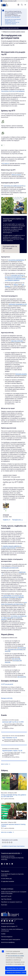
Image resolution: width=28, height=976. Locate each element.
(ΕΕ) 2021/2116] (16, 659)
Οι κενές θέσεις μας (6, 878)
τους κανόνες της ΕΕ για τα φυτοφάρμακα (12, 91)
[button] (6, 520)
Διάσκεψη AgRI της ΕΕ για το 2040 (13, 722)
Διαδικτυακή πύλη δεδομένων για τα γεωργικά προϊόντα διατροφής (13, 892)
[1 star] (3, 842)
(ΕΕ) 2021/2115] (21, 647)
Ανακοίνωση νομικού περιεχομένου (10, 939)
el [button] (18, 4)
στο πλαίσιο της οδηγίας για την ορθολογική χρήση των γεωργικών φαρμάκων (13, 617)
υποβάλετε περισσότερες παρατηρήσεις (14, 846)
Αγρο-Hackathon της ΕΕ (9, 737)
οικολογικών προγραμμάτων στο (18, 304)
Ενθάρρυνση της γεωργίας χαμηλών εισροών (14, 31)
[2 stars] (4, 842)
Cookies (3, 933)
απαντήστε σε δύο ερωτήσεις (12, 17)
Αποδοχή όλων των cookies (15, 968)
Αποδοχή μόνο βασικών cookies (16, 972)
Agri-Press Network (6, 899)
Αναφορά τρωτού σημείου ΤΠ (9, 926)
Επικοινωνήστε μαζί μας (7, 923)
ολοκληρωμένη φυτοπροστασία (9, 567)
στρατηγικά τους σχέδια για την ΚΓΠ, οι (14, 185)
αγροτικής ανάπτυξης (17, 340)
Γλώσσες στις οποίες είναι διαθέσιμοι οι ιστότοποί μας (12, 930)
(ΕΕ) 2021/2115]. (21, 677)
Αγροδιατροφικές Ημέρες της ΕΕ (12, 750)
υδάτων (16, 284)
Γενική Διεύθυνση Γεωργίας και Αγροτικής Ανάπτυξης (12, 874)
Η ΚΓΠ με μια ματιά (7, 684)
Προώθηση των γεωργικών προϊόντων (11, 902)
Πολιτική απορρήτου (6, 936)
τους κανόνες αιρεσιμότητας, (16, 260)
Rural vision (4, 904)
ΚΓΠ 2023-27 (5, 163)
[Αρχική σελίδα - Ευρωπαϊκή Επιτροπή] (4, 4)
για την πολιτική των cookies (16, 955)
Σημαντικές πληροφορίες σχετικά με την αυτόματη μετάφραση (12, 22)
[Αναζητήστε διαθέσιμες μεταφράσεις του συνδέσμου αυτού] (2, 187)
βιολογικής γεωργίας (21, 374)
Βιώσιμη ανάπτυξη (6, 698)
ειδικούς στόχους (16, 174)
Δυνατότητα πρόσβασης (8, 942)
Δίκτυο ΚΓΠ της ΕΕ (6, 896)
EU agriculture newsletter (7, 881)
